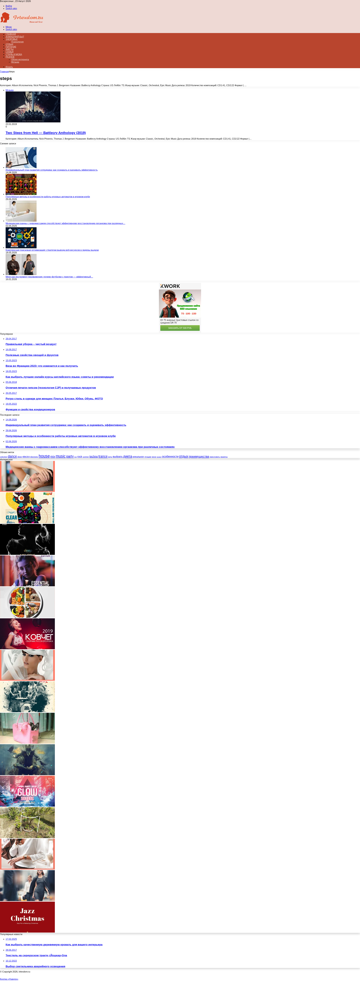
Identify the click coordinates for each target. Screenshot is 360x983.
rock (79, 456)
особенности (170, 456)
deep (19, 457)
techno (93, 456)
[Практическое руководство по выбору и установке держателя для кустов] (27, 837)
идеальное (138, 456)
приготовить (215, 457)
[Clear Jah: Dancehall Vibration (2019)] (27, 522)
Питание (11, 47)
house (44, 456)
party (70, 456)
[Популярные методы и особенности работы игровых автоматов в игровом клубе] (21, 194)
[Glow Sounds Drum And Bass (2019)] (27, 806)
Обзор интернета (20, 59)
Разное (10, 57)
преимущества (199, 456)
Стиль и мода (14, 54)
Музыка (15, 62)
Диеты (10, 49)
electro (26, 456)
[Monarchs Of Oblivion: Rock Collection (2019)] (27, 774)
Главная (4, 71)
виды (110, 457)
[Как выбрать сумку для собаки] (27, 743)
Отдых (9, 44)
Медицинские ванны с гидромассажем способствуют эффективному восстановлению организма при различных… (65, 223)
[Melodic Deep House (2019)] (27, 554)
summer (86, 457)
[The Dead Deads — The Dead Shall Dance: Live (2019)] (27, 711)
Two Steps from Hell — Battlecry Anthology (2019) (46, 133)
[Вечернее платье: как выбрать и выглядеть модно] (27, 900)
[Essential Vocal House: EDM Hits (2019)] (27, 585)
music (61, 456)
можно (159, 457)
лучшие (147, 457)
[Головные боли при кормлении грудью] (27, 491)
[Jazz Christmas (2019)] (27, 932)
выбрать (118, 456)
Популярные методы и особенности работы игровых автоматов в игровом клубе (48, 196)
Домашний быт (15, 37)
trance (103, 456)
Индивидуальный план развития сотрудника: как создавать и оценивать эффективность (52, 170)
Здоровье (12, 39)
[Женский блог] (22, 22)
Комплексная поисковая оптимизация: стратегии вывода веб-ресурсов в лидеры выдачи (52, 250)
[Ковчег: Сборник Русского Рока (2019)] (27, 648)
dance (12, 456)
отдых (183, 456)
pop (75, 457)
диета (127, 456)
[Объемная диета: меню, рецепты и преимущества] (27, 617)
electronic (34, 457)
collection (3, 457)
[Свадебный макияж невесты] (27, 680)
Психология (17, 42)
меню (154, 457)
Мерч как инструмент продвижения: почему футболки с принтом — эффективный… (49, 277)
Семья (10, 52)
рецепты (224, 457)
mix (52, 456)
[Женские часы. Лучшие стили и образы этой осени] (27, 869)
